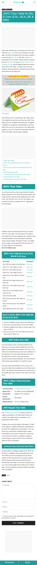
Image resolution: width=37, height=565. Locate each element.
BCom (16, 57)
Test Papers (24, 84)
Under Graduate (25, 62)
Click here (30, 264)
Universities (9, 9)
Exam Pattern (15, 82)
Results (22, 79)
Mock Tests (23, 82)
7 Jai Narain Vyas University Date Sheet (14, 179)
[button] (34, 2)
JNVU (8, 475)
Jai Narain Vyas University (22, 388)
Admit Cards (16, 79)
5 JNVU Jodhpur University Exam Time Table (16, 174)
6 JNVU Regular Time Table (11, 177)
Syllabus (17, 84)
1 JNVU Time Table (8, 160)
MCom (30, 57)
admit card (11, 53)
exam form (10, 62)
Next (27, 562)
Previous (9, 562)
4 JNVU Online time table (10, 172)
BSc (12, 57)
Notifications (8, 79)
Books (8, 82)
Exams (3, 6)
